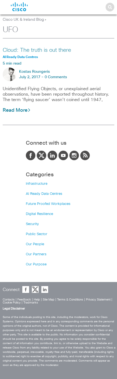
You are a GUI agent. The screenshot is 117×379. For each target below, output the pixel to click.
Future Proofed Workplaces (48, 204)
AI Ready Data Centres (44, 194)
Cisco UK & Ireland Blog (23, 20)
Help (37, 299)
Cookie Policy (12, 302)
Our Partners (36, 254)
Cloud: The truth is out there (37, 50)
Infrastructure (36, 184)
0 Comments (56, 77)
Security (32, 224)
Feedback (24, 299)
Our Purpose (36, 264)
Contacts (9, 299)
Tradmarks (30, 302)
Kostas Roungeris (34, 72)
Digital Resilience (39, 214)
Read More (15, 110)
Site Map (48, 299)
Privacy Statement (98, 299)
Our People (35, 244)
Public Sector (36, 234)
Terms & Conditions (70, 299)
